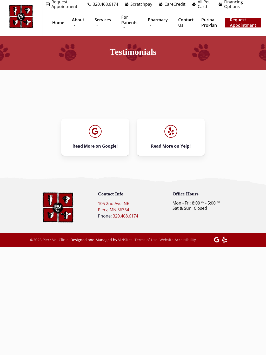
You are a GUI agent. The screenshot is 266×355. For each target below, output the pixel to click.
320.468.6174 (125, 216)
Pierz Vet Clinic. (56, 239)
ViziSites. (126, 239)
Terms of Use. (146, 239)
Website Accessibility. (178, 239)
